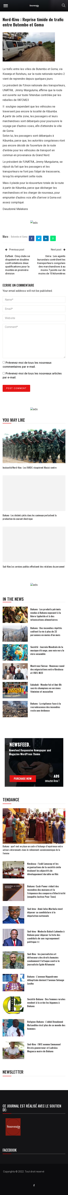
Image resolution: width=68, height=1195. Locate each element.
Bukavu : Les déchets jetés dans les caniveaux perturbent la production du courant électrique (29, 516)
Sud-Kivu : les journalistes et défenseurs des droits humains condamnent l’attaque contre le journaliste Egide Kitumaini (43, 959)
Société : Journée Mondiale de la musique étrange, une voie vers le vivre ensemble (47, 650)
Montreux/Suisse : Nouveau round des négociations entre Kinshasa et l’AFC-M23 (47, 669)
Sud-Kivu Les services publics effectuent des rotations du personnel (33, 566)
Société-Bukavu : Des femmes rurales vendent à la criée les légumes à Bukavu (46, 1002)
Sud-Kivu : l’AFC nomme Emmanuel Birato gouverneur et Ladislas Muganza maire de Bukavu (44, 1047)
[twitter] (39, 238)
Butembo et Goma (19, 236)
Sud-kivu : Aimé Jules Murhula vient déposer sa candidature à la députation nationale (45, 912)
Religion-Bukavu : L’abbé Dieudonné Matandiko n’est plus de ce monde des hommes (46, 1025)
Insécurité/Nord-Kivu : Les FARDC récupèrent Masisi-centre (29, 467)
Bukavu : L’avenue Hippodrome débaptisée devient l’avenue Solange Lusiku (45, 980)
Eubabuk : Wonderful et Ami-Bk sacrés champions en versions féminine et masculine (46, 688)
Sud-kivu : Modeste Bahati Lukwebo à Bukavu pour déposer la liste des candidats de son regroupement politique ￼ (46, 936)
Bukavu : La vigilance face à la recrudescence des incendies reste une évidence (45, 707)
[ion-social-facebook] (34, 1185)
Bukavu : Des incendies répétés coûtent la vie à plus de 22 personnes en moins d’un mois (46, 631)
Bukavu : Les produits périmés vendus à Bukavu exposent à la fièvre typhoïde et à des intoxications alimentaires (45, 614)
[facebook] (31, 238)
